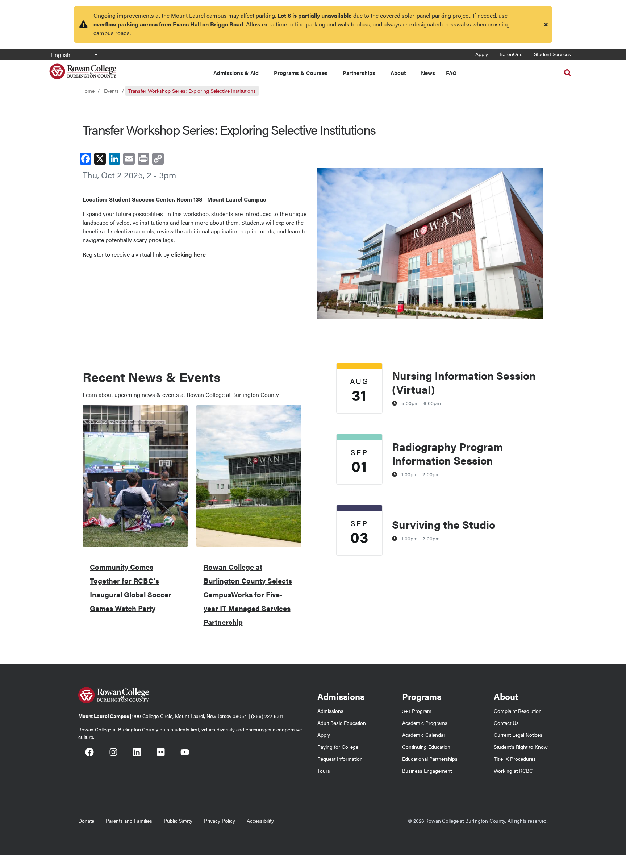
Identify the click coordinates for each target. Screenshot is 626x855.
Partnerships (359, 72)
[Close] (546, 24)
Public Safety (178, 820)
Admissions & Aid (236, 72)
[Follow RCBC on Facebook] (89, 752)
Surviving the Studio (443, 524)
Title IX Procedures (515, 758)
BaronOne (511, 54)
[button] (568, 72)
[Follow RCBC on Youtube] (184, 752)
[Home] (82, 69)
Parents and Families (129, 820)
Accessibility (260, 820)
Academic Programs (424, 722)
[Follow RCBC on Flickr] (160, 752)
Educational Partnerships (430, 758)
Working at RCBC (513, 770)
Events (111, 90)
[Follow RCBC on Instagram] (113, 752)
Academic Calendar (423, 734)
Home (88, 90)
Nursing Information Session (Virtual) (464, 382)
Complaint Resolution (518, 710)
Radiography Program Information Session (447, 453)
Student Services (552, 54)
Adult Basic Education (341, 722)
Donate (86, 820)
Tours (323, 770)
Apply (481, 54)
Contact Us (506, 722)
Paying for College (337, 746)
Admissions (330, 710)
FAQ (451, 72)
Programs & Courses (300, 72)
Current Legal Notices (518, 734)
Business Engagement (427, 770)
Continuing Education (426, 746)
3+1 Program (416, 710)
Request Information (340, 758)
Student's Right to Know (521, 746)
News (428, 72)
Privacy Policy (219, 820)
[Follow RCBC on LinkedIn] (137, 752)
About (398, 72)
